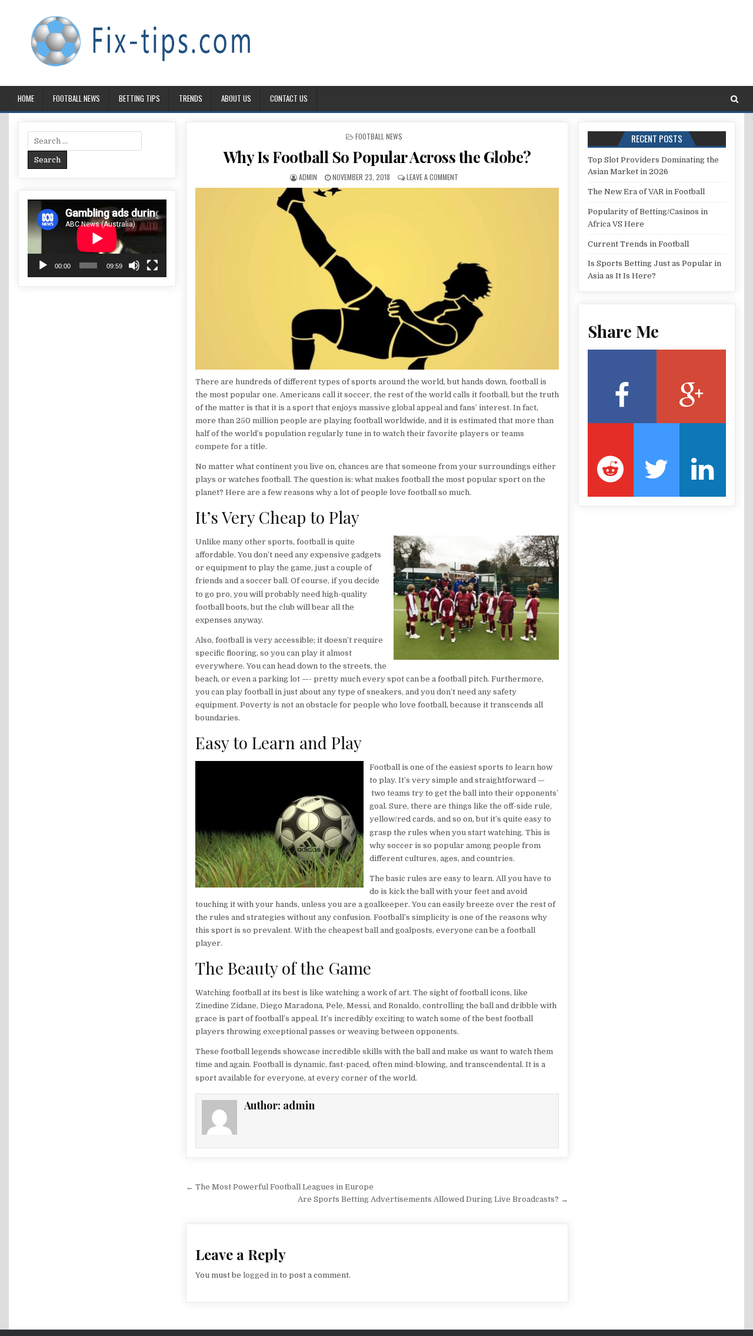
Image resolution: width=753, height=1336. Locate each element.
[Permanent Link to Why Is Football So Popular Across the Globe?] (377, 279)
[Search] (734, 99)
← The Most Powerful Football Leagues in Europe (280, 1186)
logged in (260, 1275)
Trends (190, 98)
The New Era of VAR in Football (646, 191)
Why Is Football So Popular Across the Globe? (377, 157)
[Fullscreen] (152, 265)
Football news (76, 98)
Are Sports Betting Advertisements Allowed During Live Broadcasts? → (433, 1199)
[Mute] (134, 265)
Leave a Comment (432, 177)
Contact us (289, 98)
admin (308, 177)
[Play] (43, 265)
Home (26, 98)
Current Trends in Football (638, 244)
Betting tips (139, 98)
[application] (97, 238)
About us (236, 98)
